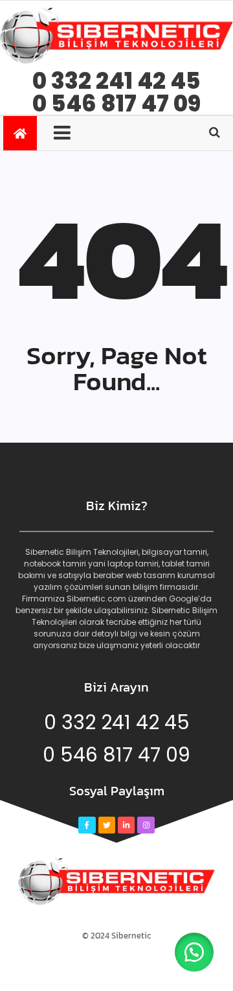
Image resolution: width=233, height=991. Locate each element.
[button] (194, 952)
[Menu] (70, 133)
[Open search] (214, 132)
